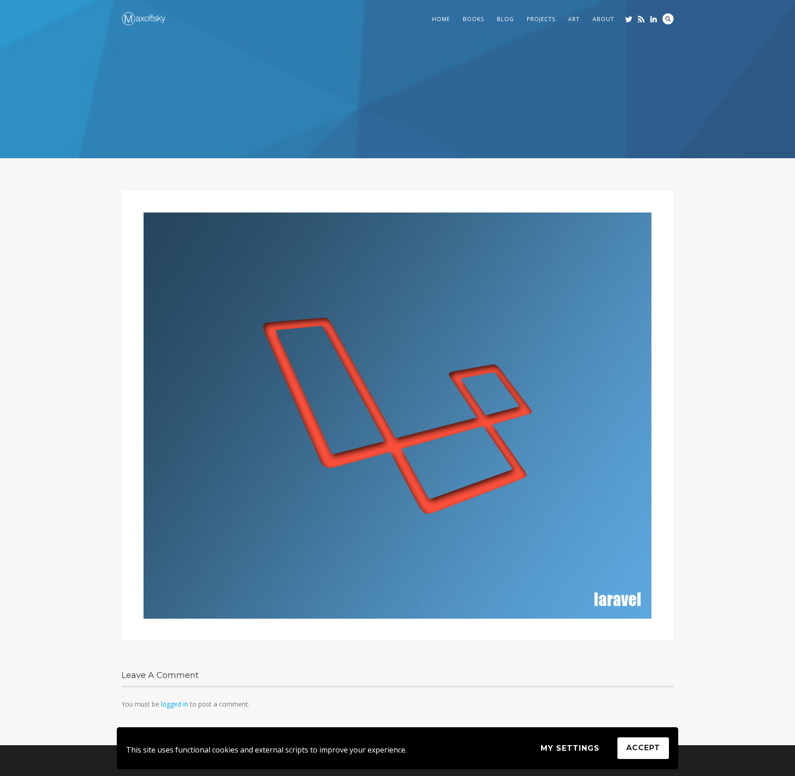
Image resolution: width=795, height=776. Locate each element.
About (603, 19)
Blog (505, 19)
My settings (570, 748)
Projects (541, 19)
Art (574, 19)
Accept (643, 747)
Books (473, 19)
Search (668, 18)
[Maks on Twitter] (628, 19)
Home (441, 19)
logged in (174, 704)
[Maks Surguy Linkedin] (653, 19)
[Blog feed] (641, 19)
